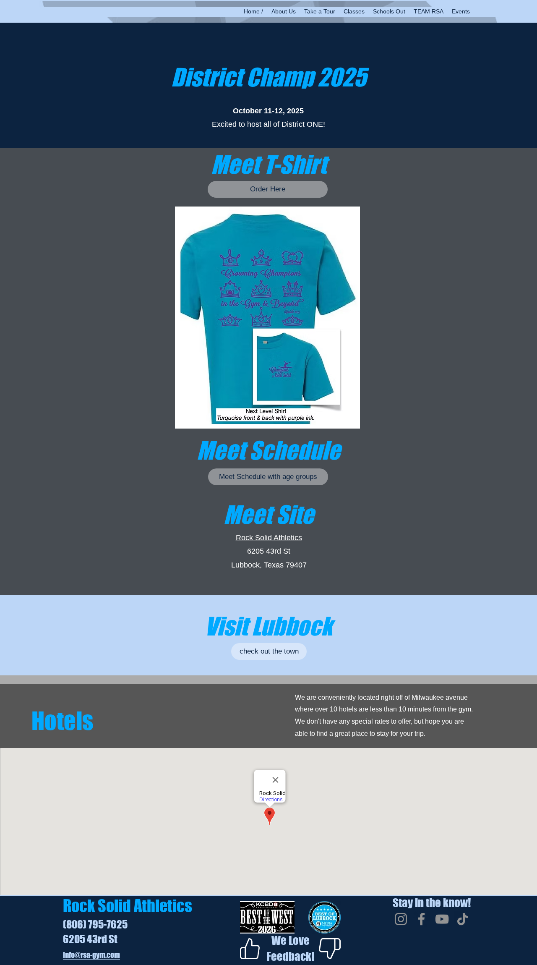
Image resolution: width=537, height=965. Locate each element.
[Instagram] (401, 919)
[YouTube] (442, 919)
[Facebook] (421, 919)
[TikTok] (462, 919)
